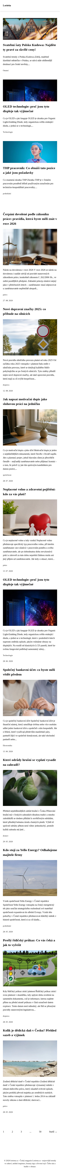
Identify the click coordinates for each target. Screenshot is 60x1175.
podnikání (7, 194)
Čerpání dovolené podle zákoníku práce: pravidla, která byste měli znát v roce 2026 (30, 218)
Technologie (8, 132)
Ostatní (6, 71)
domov (5, 836)
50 (40, 1131)
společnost (7, 475)
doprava (6, 385)
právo (5, 295)
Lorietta (7, 5)
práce (5, 565)
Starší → (53, 1131)
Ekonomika (7, 746)
